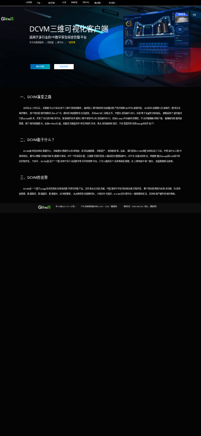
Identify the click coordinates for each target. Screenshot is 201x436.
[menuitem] (29, 3)
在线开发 (74, 3)
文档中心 (85, 3)
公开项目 (29, 3)
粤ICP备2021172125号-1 (66, 207)
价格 (63, 3)
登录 (194, 15)
